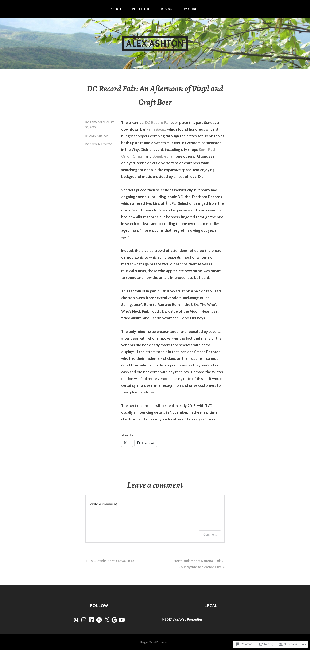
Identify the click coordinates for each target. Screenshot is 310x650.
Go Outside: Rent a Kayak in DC (111, 561)
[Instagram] (84, 620)
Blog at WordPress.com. (155, 642)
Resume (167, 9)
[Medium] (76, 620)
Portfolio (141, 9)
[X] (106, 620)
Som (202, 149)
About (116, 9)
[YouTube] (122, 620)
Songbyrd (160, 156)
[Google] (114, 620)
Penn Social (156, 129)
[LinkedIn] (91, 620)
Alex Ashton (155, 43)
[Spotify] (99, 620)
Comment (210, 534)
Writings (191, 9)
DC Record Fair (157, 122)
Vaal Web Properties (187, 619)
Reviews (107, 144)
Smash (138, 156)
